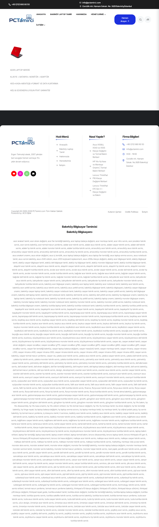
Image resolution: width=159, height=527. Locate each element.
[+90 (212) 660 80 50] (10, 4)
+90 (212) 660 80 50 (21, 4)
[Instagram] (20, 173)
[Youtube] (14, 173)
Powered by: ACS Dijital (21, 213)
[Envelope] (33, 173)
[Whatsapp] (26, 173)
